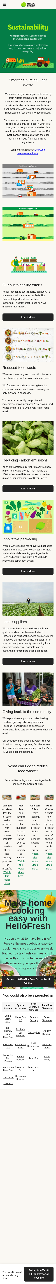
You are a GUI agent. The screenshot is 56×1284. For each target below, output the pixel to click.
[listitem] (28, 180)
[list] (28, 837)
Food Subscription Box (33, 1046)
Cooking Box (34, 1032)
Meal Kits (8, 1083)
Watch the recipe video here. (21, 869)
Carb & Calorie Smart (8, 1019)
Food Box (33, 1058)
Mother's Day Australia (20, 1032)
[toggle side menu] (4, 4)
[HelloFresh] (28, 4)
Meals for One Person (8, 1058)
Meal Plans (8, 1077)
